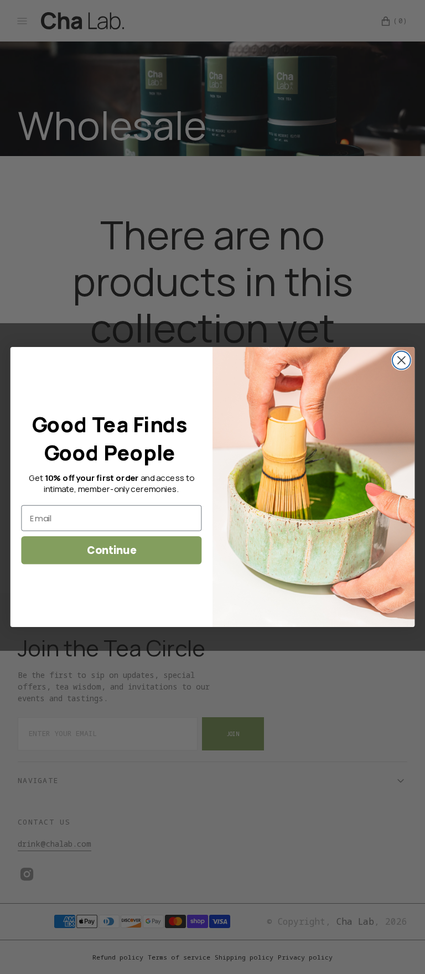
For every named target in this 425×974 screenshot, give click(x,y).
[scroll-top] (399, 948)
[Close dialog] (401, 360)
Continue (111, 550)
